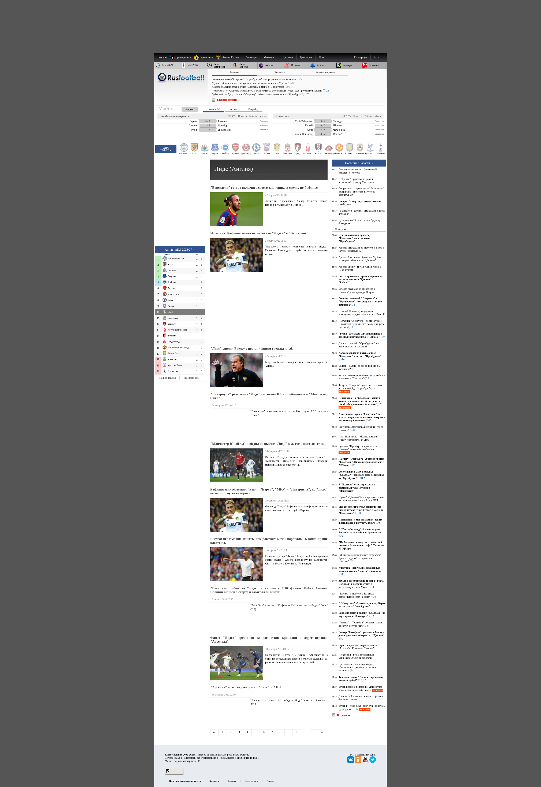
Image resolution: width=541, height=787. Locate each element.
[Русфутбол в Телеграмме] (372, 762)
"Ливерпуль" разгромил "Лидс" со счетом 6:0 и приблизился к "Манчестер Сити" (269, 396)
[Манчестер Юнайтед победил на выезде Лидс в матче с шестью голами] (237, 465)
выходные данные (247, 757)
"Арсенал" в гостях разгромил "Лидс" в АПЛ (245, 687)
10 (296, 732)
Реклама (270, 781)
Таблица (253, 116)
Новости (242, 116)
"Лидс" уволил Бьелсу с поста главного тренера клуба (252, 348)
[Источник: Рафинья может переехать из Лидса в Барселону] (237, 255)
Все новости (344, 715)
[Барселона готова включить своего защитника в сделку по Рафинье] (237, 209)
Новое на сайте (251, 781)
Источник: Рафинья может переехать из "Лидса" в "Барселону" (259, 233)
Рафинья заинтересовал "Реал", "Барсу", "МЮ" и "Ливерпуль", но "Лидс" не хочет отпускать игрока (269, 491)
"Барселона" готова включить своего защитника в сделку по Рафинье (264, 187)
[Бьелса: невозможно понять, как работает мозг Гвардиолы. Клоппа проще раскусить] (237, 564)
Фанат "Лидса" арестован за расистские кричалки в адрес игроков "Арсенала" (269, 639)
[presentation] (185, 108)
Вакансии (232, 781)
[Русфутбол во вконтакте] (351, 762)
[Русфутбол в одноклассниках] (358, 762)
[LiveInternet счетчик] (174, 773)
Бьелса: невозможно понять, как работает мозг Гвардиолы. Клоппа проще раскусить (269, 540)
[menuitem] (229, 57)
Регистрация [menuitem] (360, 57)
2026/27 (232, 116)
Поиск (322, 57)
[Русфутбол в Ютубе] (365, 762)
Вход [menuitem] (376, 57)
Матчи (263, 116)
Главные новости (227, 99)
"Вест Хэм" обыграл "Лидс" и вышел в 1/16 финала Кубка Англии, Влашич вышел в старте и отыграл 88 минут (269, 590)
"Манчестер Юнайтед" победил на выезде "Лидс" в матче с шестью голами (268, 443)
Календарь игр (191, 377)
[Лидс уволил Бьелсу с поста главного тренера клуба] (237, 370)
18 (313, 732)
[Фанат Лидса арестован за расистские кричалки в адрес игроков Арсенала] (237, 663)
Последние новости (358, 163)
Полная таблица (167, 377)
